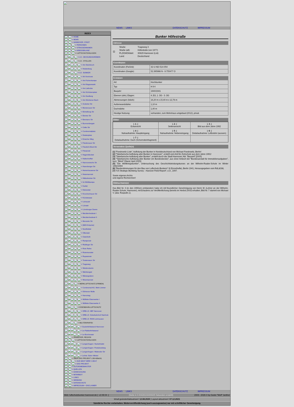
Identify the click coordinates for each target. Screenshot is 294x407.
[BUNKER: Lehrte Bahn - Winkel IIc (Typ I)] (79, 356)
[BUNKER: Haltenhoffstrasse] (80, 159)
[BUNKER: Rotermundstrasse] (80, 252)
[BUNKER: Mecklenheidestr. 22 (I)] (80, 213)
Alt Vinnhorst (88, 76)
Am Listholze (88, 88)
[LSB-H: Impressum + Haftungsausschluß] (71, 385)
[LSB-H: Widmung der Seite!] (71, 380)
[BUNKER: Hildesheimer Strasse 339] (80, 178)
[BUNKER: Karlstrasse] (80, 186)
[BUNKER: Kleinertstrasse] (80, 190)
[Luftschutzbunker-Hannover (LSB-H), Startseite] (71, 37)
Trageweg (87, 264)
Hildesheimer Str (89, 178)
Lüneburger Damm (90, 209)
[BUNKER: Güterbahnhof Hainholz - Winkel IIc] (80, 315)
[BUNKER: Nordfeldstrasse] (80, 229)
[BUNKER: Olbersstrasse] (80, 233)
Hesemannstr (88, 174)
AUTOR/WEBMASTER (82, 366)
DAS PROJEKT (83, 364)
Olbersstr (86, 233)
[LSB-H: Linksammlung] (71, 377)
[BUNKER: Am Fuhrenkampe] (80, 80)
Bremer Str (87, 116)
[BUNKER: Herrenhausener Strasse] (80, 170)
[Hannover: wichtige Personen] (74, 45)
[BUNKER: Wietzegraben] (80, 276)
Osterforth (87, 237)
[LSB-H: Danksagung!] (71, 372)
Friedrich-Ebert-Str (90, 147)
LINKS (129, 28)
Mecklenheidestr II (90, 217)
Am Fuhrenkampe (90, 80)
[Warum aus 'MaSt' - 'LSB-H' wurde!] (74, 361)
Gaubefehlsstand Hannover (93, 327)
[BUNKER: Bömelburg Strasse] (80, 112)
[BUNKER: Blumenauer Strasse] (80, 108)
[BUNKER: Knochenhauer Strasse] (80, 194)
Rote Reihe (87, 248)
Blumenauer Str (89, 108)
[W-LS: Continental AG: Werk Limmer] (80, 288)
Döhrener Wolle (89, 291)
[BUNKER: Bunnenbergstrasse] (80, 123)
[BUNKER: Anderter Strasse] (80, 104)
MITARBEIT (78, 375)
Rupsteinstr (87, 256)
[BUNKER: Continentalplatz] (80, 131)
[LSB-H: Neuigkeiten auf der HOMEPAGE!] (71, 39)
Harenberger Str (89, 166)
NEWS (119, 28)
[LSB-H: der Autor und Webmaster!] (71, 366)
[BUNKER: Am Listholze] (80, 88)
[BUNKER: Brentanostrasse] (80, 119)
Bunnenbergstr (88, 123)
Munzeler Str (88, 221)
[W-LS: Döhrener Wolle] (80, 291)
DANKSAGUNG (80, 372)
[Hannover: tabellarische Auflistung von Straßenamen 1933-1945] (74, 48)
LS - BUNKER (84, 73)
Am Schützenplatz (90, 92)
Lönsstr (85, 205)
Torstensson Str (89, 260)
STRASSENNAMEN (84, 48)
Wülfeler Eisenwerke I (91, 299)
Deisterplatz (87, 135)
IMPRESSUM (204, 28)
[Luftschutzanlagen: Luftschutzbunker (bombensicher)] (77, 73)
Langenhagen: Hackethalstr (93, 344)
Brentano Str (88, 119)
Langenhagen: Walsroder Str (93, 352)
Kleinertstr (87, 190)
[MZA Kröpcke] (88, 225)
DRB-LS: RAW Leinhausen (93, 319)
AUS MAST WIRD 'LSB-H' (87, 361)
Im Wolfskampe (89, 182)
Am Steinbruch (88, 65)
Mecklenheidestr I (89, 213)
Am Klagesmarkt (89, 84)
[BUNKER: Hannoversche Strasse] (80, 162)
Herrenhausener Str (90, 170)
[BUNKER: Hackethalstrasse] (79, 344)
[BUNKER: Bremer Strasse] (80, 116)
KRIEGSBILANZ (83, 50)
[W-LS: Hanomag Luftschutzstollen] (80, 295)
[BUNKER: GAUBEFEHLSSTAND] (79, 327)
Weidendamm (88, 268)
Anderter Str (87, 104)
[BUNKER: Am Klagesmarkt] (80, 84)
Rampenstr (87, 241)
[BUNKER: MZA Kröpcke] (80, 225)
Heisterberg (87, 69)
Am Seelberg (88, 96)
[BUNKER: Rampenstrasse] (80, 241)
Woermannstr (88, 280)
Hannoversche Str (90, 162)
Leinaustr (86, 202)
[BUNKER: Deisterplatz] (80, 135)
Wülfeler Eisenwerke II (91, 303)
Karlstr (85, 186)
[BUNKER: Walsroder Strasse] (79, 352)
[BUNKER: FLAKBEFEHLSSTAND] (79, 331)
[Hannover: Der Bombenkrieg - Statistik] (74, 50)
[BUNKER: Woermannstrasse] (80, 280)
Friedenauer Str (89, 143)
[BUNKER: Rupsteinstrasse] (80, 256)
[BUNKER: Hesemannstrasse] (80, 174)
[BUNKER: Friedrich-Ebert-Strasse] (80, 147)
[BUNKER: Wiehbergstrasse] (80, 272)
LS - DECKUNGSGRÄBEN (89, 57)
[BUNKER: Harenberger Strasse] (80, 166)
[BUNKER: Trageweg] (80, 264)
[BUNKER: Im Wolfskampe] (80, 182)
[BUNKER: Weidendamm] (80, 268)
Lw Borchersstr (88, 334)
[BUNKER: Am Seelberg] (80, 96)
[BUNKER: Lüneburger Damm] (80, 209)
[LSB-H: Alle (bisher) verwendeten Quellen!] (71, 369)
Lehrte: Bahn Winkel (90, 356)
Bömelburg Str (88, 112)
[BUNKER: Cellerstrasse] (80, 127)
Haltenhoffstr (88, 159)
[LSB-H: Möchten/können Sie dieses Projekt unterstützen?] (71, 375)
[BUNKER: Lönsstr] (80, 205)
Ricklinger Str (88, 245)
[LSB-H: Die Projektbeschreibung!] (74, 364)
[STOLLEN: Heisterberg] (80, 69)
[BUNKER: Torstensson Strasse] (80, 260)
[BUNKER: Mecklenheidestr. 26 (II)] (80, 217)
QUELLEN (78, 369)
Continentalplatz (89, 131)
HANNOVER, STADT (82, 42)
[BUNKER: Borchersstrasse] (79, 334)
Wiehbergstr (87, 272)
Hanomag (86, 295)
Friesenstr (86, 151)
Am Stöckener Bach (90, 100)
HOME (76, 37)
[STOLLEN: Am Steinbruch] (80, 65)
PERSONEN (81, 45)
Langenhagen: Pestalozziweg (94, 348)
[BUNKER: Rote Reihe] (80, 248)
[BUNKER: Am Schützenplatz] (80, 92)
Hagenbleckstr (88, 155)
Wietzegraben (88, 276)
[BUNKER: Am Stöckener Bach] (80, 100)
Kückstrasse (87, 198)
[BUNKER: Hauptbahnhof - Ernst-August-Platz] (80, 311)
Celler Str (86, 127)
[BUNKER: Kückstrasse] (80, 198)
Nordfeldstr (87, 229)
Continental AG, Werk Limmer (94, 288)
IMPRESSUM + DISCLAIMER (85, 385)
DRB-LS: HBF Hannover (92, 311)
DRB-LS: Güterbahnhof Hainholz (95, 315)
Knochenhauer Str (90, 194)
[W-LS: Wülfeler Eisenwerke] (80, 299)
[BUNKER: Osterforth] (80, 237)
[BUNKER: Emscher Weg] (80, 139)
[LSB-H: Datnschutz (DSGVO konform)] (71, 383)
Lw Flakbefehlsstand (90, 331)
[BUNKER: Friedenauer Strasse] (80, 143)
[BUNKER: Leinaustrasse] (80, 202)
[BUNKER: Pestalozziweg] (79, 348)
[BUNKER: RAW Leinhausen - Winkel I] (80, 319)
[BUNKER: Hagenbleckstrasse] (80, 155)
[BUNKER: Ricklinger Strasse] (80, 245)
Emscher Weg (88, 139)
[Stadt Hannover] (71, 42)
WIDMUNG (78, 380)
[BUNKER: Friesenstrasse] (80, 151)
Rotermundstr (88, 252)
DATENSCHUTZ (180, 28)
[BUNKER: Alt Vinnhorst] (80, 76)
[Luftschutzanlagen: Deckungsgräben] (77, 57)
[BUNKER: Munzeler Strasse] (80, 221)
